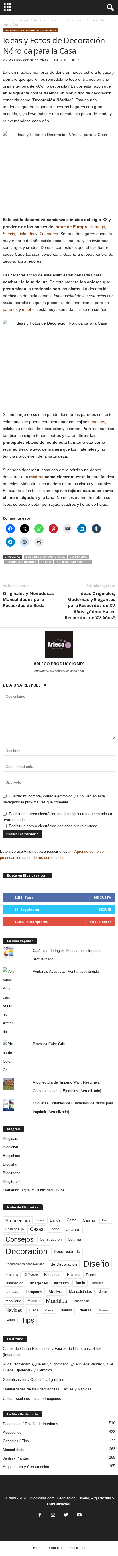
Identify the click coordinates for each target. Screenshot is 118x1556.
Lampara (12, 1291)
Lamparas (34, 1292)
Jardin (80, 1283)
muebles (30, 309)
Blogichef (10, 1147)
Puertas (84, 1310)
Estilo (46, 562)
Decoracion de (67, 1251)
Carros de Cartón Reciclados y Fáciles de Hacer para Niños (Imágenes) (52, 1351)
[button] (109, 7)
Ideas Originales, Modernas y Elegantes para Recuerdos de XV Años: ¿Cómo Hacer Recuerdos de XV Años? (90, 605)
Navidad (14, 1310)
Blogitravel (11, 1181)
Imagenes (39, 1283)
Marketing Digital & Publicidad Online (33, 1190)
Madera (55, 1291)
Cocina (54, 1229)
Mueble (33, 1301)
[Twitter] (66, 1515)
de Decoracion (64, 1264)
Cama (71, 1220)
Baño (40, 1220)
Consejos (19, 1239)
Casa (105, 1220)
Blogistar (10, 1164)
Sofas (10, 1320)
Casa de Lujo (14, 1229)
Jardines (97, 1283)
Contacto (56, 1547)
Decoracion (78, 557)
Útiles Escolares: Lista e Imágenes (32, 1398)
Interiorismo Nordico (73, 562)
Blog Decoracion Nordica (45, 557)
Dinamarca (48, 233)
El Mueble (31, 1274)
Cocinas (73, 1229)
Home (37, 1547)
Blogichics (11, 1156)
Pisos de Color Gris (49, 1044)
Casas (36, 1229)
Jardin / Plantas (16, 1458)
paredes (10, 309)
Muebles (56, 1301)
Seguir (105, 909)
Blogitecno (11, 1173)
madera (36, 476)
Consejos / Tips (16, 1441)
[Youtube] (79, 1515)
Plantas (66, 1310)
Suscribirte (100, 921)
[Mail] (53, 1515)
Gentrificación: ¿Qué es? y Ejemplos (33, 1379)
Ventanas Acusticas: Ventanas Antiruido (66, 971)
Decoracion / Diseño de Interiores (37, 20)
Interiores (61, 1283)
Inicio (6, 20)
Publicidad (77, 1547)
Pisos (33, 1310)
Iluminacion (14, 1283)
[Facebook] (39, 1515)
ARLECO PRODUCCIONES (28, 60)
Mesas (103, 1291)
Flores (73, 1274)
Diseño (96, 1263)
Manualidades (80, 1292)
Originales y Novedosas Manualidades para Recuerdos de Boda (28, 599)
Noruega (97, 226)
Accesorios (12, 1432)
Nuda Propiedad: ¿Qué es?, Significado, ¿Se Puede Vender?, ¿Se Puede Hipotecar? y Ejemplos (58, 1367)
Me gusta (102, 897)
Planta (49, 1310)
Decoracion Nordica (21, 562)
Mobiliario (13, 1301)
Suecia (9, 233)
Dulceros (11, 1274)
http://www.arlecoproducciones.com (59, 671)
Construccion (51, 1239)
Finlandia (25, 233)
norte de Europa (71, 226)
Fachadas (52, 1275)
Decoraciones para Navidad (24, 1264)
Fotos (91, 1274)
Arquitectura (17, 1220)
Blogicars (10, 1138)
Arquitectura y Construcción (26, 1467)
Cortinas (75, 1239)
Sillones (103, 1310)
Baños (55, 1220)
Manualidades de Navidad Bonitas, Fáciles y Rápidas (47, 1389)
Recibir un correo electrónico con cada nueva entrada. (53, 826)
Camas (89, 1220)
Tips (27, 1320)
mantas (98, 421)
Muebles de (82, 1301)
